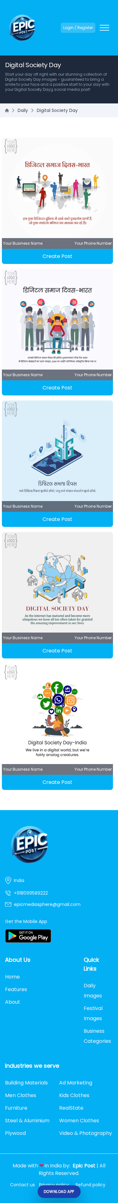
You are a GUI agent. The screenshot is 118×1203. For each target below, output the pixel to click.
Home (12, 976)
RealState (71, 1108)
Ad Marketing (75, 1082)
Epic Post (84, 1165)
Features (16, 989)
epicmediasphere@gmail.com (47, 904)
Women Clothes (79, 1120)
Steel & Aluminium (27, 1120)
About (12, 1002)
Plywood (15, 1133)
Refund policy (90, 1185)
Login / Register (78, 27)
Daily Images (93, 990)
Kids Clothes (74, 1095)
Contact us (22, 1185)
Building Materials (26, 1082)
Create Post (57, 256)
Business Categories (97, 1036)
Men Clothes (20, 1095)
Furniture (16, 1108)
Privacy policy (54, 1185)
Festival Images (93, 1013)
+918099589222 (31, 893)
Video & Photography (85, 1133)
